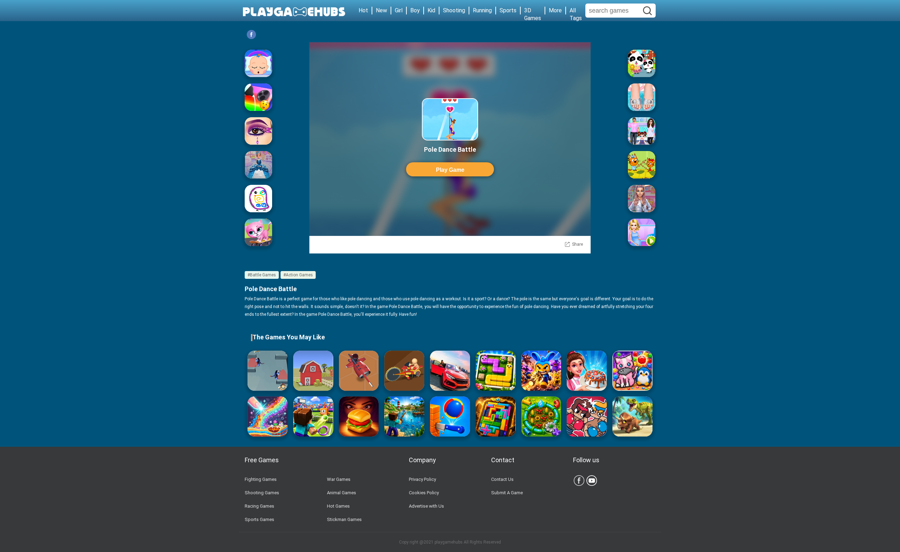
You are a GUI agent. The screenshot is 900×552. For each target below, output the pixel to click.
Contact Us (502, 479)
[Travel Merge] (359, 416)
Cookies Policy (424, 492)
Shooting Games (262, 492)
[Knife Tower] (450, 416)
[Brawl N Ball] (541, 371)
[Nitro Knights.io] (359, 371)
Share (577, 244)
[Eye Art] (258, 131)
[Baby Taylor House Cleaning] (641, 131)
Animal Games (341, 492)
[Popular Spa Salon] (641, 97)
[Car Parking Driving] (450, 371)
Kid (431, 10)
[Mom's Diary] (587, 371)
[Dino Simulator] (632, 416)
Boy (415, 10)
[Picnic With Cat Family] (641, 164)
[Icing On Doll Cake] (258, 164)
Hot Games (338, 506)
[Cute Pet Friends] (258, 232)
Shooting (454, 10)
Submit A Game (507, 492)
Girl (399, 10)
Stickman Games (344, 519)
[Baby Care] (258, 63)
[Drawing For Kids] (258, 198)
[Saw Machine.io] (404, 371)
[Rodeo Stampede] (313, 371)
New (381, 10)
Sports (508, 10)
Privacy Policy (422, 479)
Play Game (450, 170)
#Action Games (298, 274)
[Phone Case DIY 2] (258, 97)
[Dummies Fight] (587, 416)
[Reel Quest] (404, 416)
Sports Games (259, 519)
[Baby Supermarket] (641, 63)
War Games (339, 479)
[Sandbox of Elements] (268, 416)
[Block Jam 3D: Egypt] (496, 416)
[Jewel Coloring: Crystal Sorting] (632, 371)
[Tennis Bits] (313, 416)
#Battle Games (262, 274)
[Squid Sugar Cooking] (641, 198)
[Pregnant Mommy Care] (641, 232)
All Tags (576, 10)
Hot (363, 10)
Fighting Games (261, 479)
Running (482, 10)
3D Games (532, 10)
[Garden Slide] (496, 371)
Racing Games (259, 506)
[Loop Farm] (541, 416)
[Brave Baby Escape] (268, 371)
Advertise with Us (426, 506)
